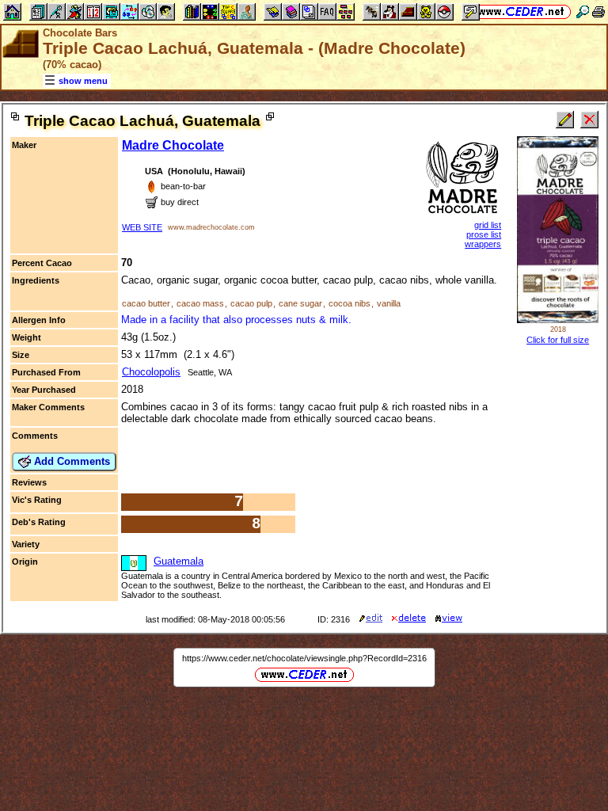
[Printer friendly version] (598, 11)
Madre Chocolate (173, 145)
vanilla (389, 303)
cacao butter (146, 303)
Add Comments (70, 461)
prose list (483, 234)
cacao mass (200, 303)
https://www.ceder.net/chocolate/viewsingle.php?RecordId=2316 (304, 658)
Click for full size (557, 340)
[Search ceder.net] (582, 11)
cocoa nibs (349, 303)
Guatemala (178, 561)
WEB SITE (142, 227)
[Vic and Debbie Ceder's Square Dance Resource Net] (521, 11)
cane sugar (300, 303)
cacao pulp (251, 303)
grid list (487, 225)
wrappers (483, 244)
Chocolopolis (151, 372)
